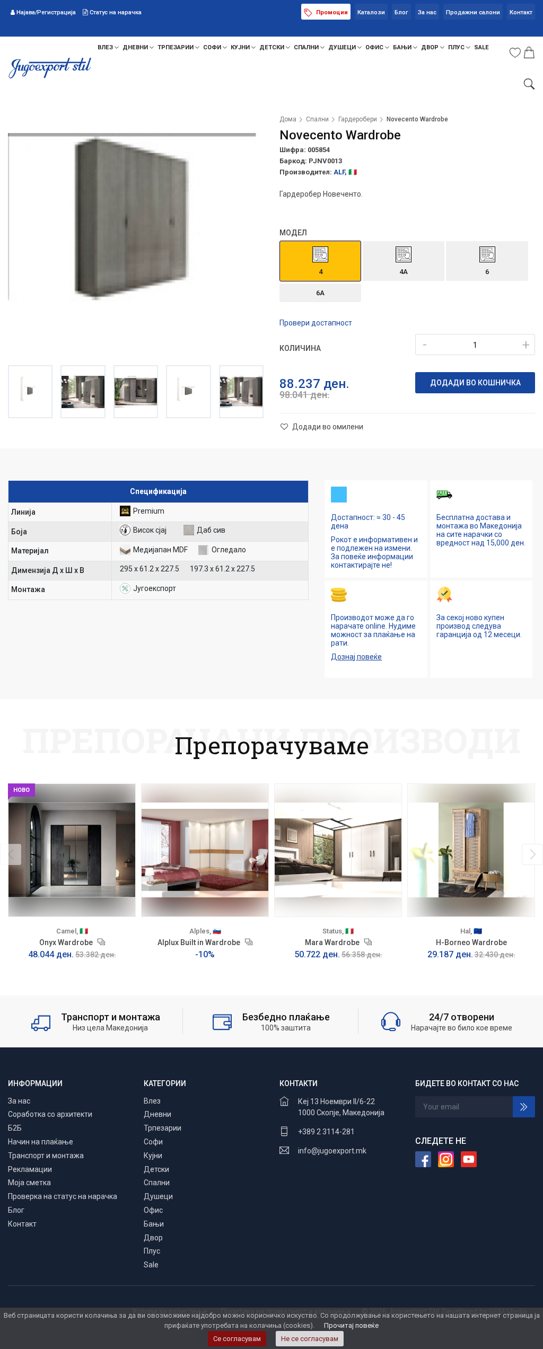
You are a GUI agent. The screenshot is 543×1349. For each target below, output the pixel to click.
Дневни (136, 47)
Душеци (342, 47)
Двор (430, 47)
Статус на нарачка (115, 12)
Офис (375, 47)
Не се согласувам (309, 1339)
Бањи (403, 47)
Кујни (241, 47)
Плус (457, 47)
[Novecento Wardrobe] (136, 235)
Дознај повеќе (356, 657)
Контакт (521, 12)
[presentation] (10, 854)
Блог (401, 12)
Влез (106, 47)
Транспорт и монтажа (46, 1155)
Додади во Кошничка (475, 382)
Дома (287, 119)
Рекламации (30, 1169)
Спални (307, 47)
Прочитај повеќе (351, 1325)
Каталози (371, 12)
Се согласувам (237, 1339)
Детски (272, 47)
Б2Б (15, 1128)
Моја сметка (29, 1182)
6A (320, 293)
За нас (427, 12)
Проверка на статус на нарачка (62, 1196)
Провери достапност (315, 323)
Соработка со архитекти (50, 1114)
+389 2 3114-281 (326, 1131)
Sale (481, 47)
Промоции (331, 12)
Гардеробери (357, 119)
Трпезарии (176, 47)
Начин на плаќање (40, 1142)
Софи (213, 47)
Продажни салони (473, 12)
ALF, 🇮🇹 (345, 172)
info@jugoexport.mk (332, 1151)
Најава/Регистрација (46, 12)
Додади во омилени (327, 426)
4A (403, 272)
